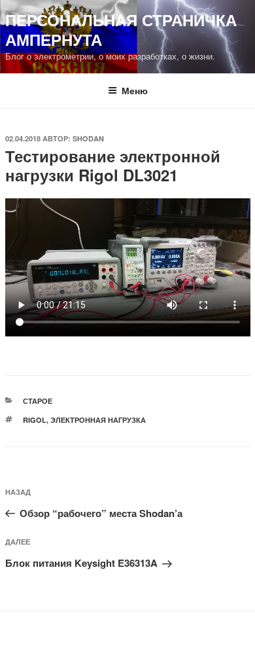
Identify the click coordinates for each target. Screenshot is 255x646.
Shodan (88, 138)
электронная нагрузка (98, 420)
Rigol (34, 420)
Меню (135, 90)
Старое (37, 401)
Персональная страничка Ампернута (121, 29)
